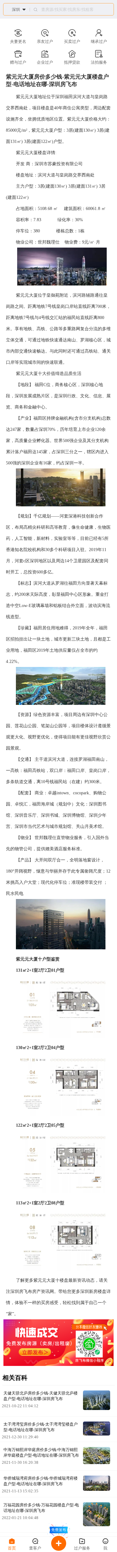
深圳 (16, 9)
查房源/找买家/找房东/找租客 (67, 9)
